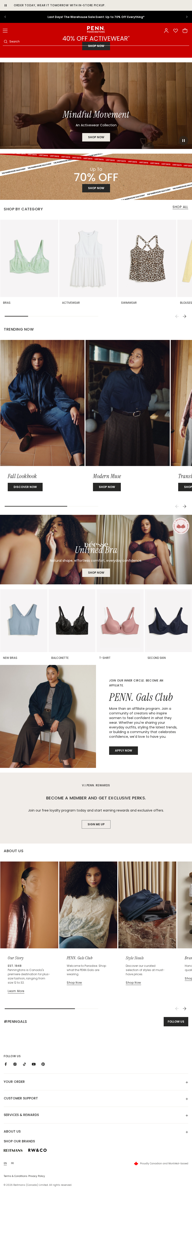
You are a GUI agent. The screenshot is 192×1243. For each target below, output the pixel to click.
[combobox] (98, 41)
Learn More (16, 991)
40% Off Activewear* (96, 17)
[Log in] (166, 30)
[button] (5, 30)
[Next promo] (183, 16)
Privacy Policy (36, 1176)
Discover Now (25, 487)
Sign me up (96, 824)
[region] (96, 17)
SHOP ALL (180, 207)
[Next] (184, 316)
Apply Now (123, 750)
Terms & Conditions (15, 1176)
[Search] (5, 41)
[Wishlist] (175, 30)
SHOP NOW (96, 137)
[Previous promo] (8, 16)
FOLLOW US (176, 1022)
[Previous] (177, 316)
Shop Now (96, 573)
